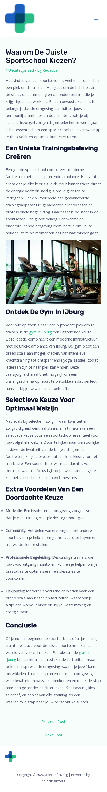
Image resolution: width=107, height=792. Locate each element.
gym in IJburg (40, 332)
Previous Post (53, 721)
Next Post (53, 734)
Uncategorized (21, 70)
